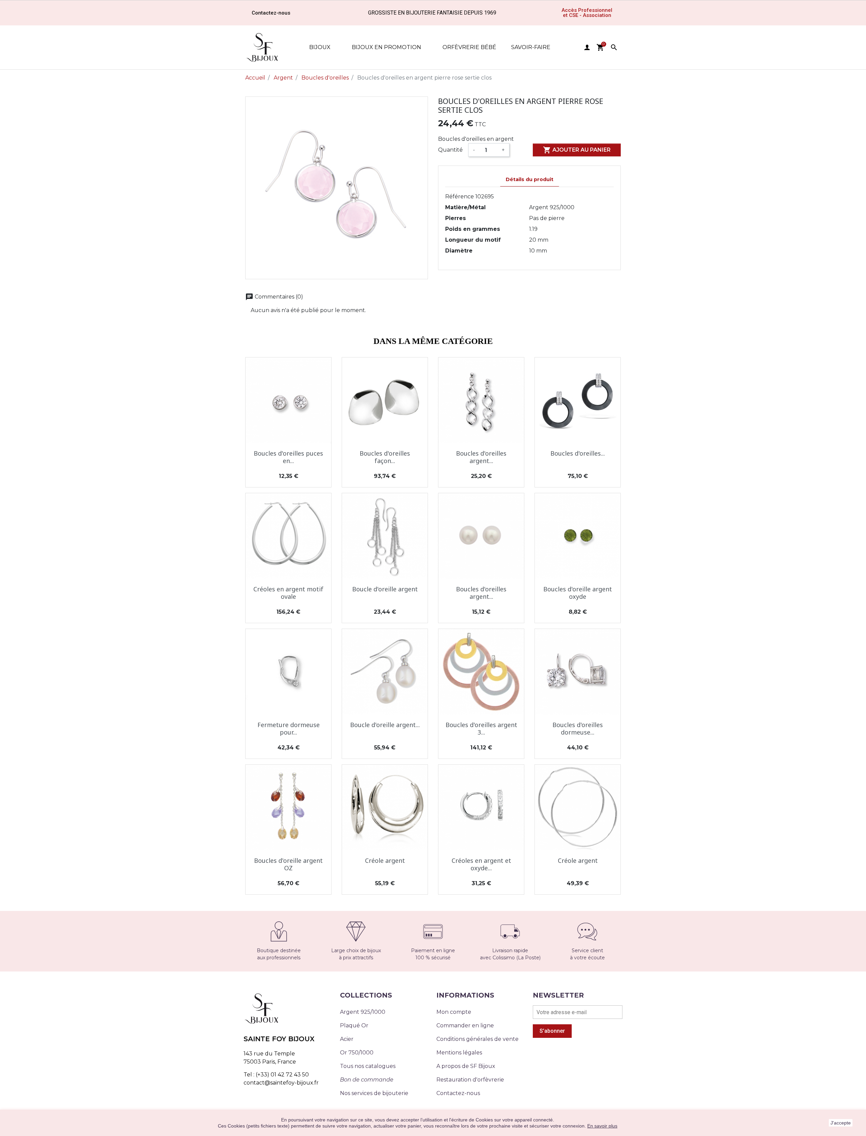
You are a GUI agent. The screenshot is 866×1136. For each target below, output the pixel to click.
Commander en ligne (465, 1025)
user (587, 47)
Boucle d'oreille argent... (385, 725)
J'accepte (840, 1123)
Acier (347, 1039)
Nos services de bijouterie (374, 1093)
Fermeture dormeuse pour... (288, 728)
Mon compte (453, 1012)
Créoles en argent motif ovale (288, 592)
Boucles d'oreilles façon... (385, 457)
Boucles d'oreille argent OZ (288, 864)
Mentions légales (459, 1052)
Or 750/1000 (356, 1052)
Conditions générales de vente (477, 1039)
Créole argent (385, 860)
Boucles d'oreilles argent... (481, 457)
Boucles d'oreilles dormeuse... (577, 728)
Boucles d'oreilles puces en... (288, 457)
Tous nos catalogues (367, 1066)
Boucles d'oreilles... (577, 453)
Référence (459, 196)
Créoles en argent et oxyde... (481, 864)
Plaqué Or (354, 1025)
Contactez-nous (458, 1093)
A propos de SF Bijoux (465, 1066)
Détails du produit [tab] (529, 179)
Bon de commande (366, 1079)
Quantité (450, 150)
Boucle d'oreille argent (385, 589)
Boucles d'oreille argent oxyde (577, 592)
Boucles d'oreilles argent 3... (481, 728)
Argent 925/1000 (362, 1012)
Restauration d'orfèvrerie (470, 1079)
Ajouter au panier (577, 150)
